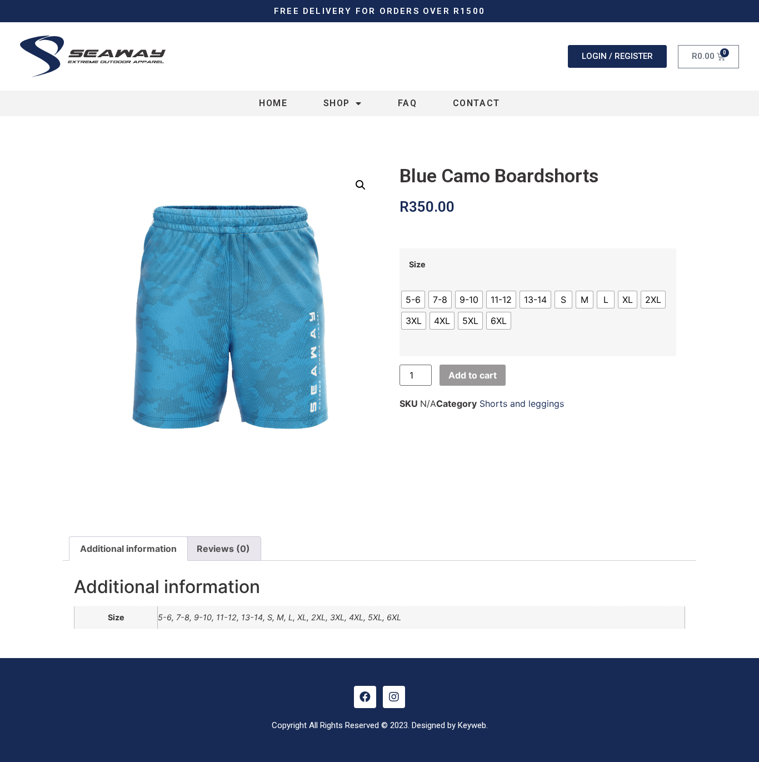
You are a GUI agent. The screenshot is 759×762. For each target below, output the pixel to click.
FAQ (407, 103)
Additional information (128, 548)
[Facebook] (365, 697)
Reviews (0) (223, 548)
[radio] (413, 299)
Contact (476, 103)
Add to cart (472, 375)
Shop (336, 103)
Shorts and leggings (522, 403)
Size (417, 264)
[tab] (128, 548)
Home (273, 103)
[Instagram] (394, 697)
